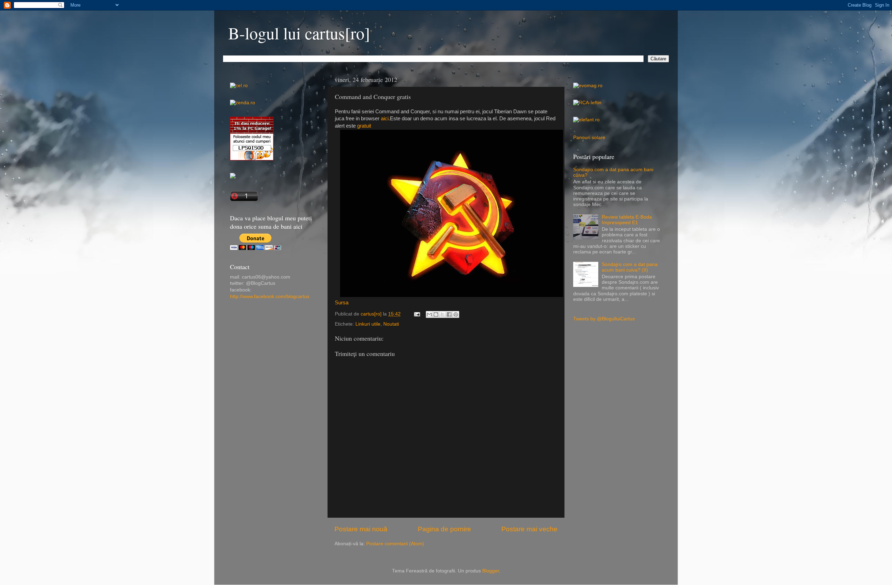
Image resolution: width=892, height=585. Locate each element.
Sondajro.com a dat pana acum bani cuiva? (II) (630, 267)
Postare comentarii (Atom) (395, 543)
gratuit (364, 126)
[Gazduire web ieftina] (233, 177)
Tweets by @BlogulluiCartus (604, 318)
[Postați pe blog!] (435, 314)
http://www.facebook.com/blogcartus (269, 296)
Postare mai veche (529, 529)
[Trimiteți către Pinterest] (455, 314)
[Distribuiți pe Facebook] (449, 314)
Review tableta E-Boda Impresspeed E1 (627, 219)
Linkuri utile (367, 324)
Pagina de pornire (444, 529)
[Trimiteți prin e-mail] (429, 314)
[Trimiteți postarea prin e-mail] (417, 314)
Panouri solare (589, 137)
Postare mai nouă (360, 529)
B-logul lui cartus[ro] (299, 33)
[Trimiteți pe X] (442, 314)
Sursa (341, 302)
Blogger (490, 570)
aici (385, 118)
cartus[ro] (372, 314)
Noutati (391, 324)
